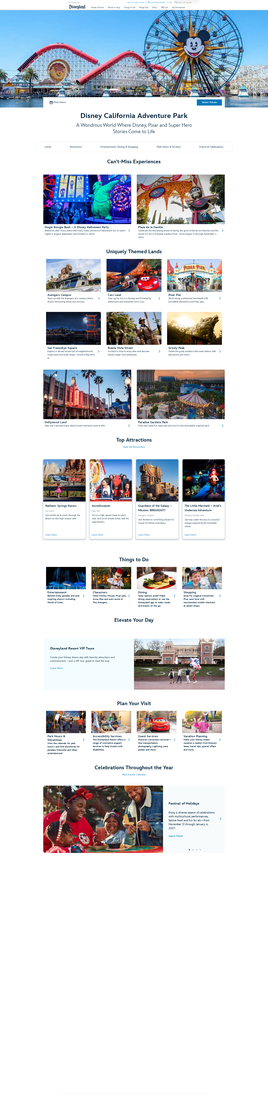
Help (170, 2)
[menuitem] (148, 2)
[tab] (134, 819)
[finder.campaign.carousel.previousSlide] (47, 819)
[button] (164, 7)
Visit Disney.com (74, 2)
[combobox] (187, 2)
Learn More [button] (51, 535)
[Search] (176, 2)
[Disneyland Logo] (77, 7)
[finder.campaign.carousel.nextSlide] (220, 819)
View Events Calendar (134, 774)
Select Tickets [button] (209, 102)
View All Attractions (134, 446)
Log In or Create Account (136, 2)
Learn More (56, 668)
